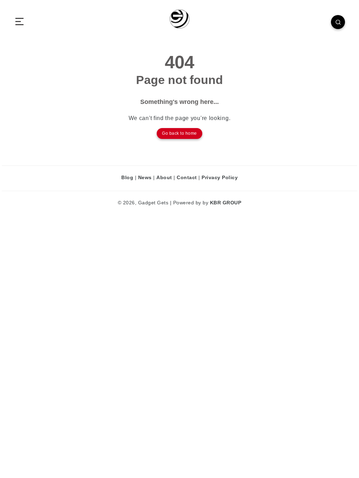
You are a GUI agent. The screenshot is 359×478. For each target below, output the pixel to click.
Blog (127, 177)
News (145, 177)
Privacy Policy (220, 177)
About (164, 177)
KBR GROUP (226, 202)
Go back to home (179, 133)
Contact (187, 177)
